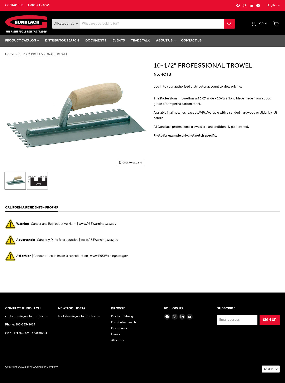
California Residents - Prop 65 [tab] (31, 208)
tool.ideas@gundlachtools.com (79, 316)
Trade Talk (140, 40)
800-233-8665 (25, 325)
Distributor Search (62, 40)
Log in (158, 86)
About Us (164, 40)
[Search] (229, 24)
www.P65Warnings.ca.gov (97, 224)
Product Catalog (21, 40)
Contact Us (14, 5)
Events (118, 40)
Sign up (269, 320)
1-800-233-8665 (39, 5)
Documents (95, 40)
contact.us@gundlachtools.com (26, 316)
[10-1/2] (15, 181)
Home (9, 54)
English (272, 5)
